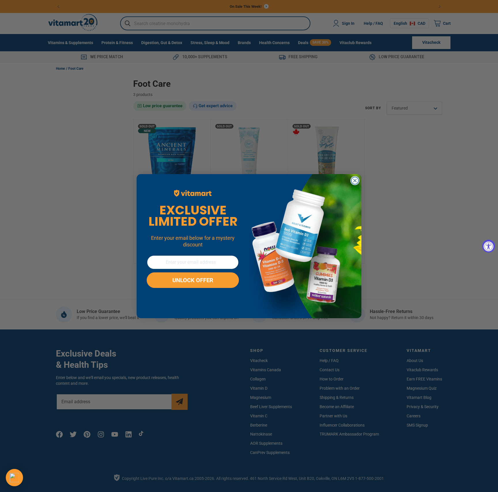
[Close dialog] (355, 180)
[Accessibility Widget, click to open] (488, 246)
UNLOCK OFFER (192, 280)
